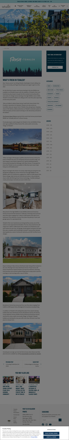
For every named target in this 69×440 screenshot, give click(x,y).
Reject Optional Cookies (51, 433)
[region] (34, 433)
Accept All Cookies (51, 437)
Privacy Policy (34, 437)
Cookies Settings (51, 429)
